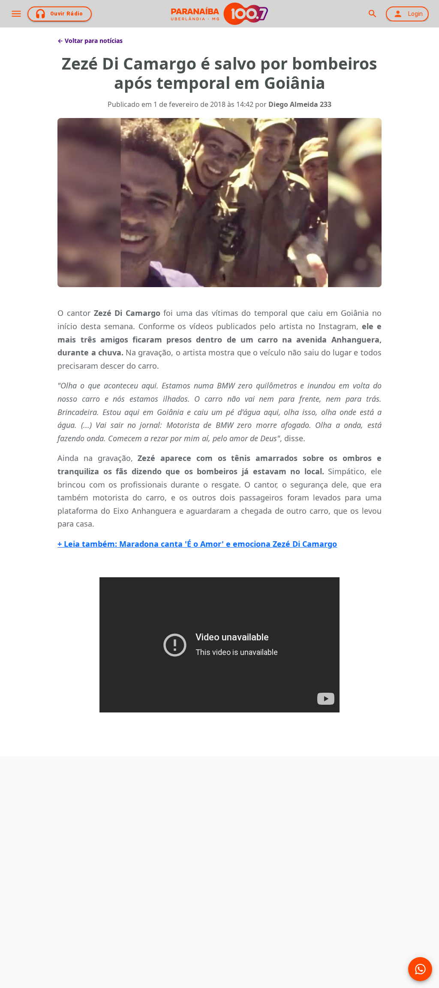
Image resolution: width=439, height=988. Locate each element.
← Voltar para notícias (90, 40)
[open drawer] (16, 14)
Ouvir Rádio (66, 14)
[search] (372, 13)
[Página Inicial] (219, 13)
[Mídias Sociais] (420, 969)
